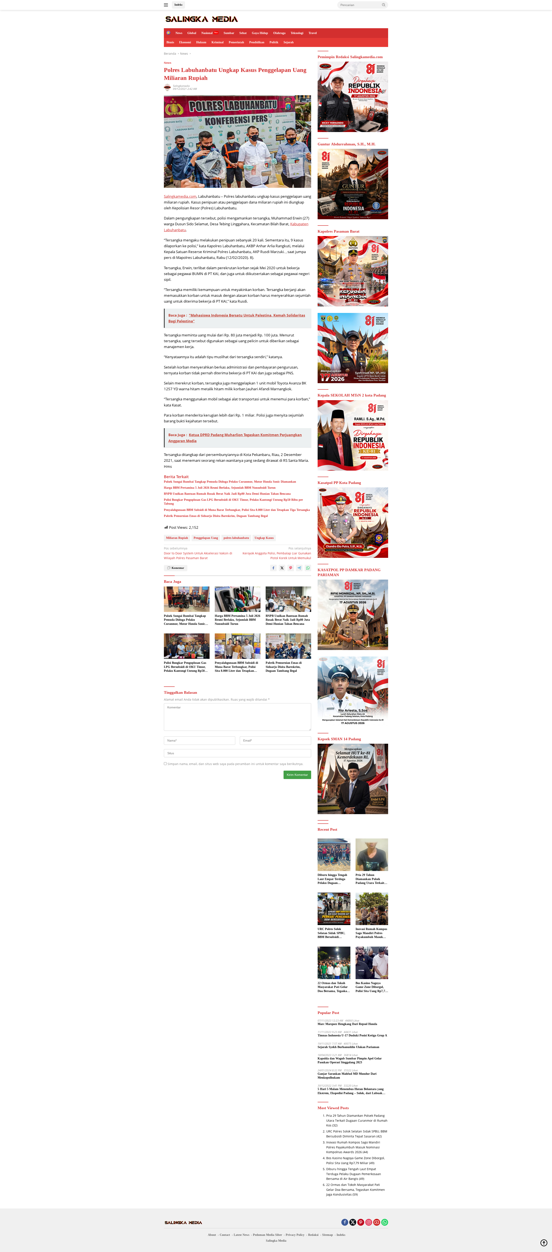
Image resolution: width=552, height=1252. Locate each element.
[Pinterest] (360, 1222)
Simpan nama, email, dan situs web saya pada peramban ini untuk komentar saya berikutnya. (235, 764)
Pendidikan (256, 42)
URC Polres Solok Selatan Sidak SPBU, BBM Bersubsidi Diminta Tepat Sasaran (333, 933)
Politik (274, 42)
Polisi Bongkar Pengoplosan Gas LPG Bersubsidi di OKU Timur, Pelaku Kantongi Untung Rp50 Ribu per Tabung (233, 501)
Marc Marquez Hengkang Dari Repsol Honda (347, 1024)
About (212, 1234)
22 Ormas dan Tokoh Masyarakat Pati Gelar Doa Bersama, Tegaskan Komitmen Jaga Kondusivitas (333, 987)
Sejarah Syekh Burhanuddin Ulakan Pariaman (348, 1047)
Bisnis (170, 42)
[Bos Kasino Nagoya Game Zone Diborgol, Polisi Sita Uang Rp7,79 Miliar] (372, 963)
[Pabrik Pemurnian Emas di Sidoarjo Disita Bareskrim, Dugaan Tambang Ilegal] (288, 646)
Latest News (241, 1234)
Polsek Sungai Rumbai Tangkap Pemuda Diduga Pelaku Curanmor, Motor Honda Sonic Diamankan (230, 481)
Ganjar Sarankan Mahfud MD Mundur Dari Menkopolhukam (347, 1075)
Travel (313, 33)
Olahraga (279, 33)
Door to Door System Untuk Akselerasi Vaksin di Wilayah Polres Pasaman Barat (198, 553)
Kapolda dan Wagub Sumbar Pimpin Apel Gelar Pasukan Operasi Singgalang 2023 (350, 1060)
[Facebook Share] (273, 568)
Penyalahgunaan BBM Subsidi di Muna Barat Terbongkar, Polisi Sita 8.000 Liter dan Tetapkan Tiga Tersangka (237, 510)
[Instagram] (368, 1222)
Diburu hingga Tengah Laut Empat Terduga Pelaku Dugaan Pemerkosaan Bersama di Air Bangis (332, 879)
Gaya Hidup (260, 33)
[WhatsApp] (384, 1222)
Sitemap (327, 1234)
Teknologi (297, 33)
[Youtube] (376, 1222)
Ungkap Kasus (264, 538)
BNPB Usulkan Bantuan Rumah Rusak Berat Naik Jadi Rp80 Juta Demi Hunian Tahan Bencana (227, 493)
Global (191, 33)
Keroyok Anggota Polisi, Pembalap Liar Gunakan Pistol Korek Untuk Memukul (277, 553)
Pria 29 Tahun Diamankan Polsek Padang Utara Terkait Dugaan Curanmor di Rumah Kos (370, 879)
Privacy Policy (295, 1234)
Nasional (207, 33)
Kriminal (218, 42)
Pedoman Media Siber (267, 1234)
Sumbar (229, 33)
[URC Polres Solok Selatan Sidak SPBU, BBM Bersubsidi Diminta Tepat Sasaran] (334, 909)
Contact (225, 1234)
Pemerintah (236, 42)
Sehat (243, 33)
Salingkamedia (181, 86)
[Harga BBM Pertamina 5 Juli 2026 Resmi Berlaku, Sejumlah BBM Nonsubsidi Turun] (237, 599)
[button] (384, 4)
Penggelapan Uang (206, 538)
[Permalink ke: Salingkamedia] (167, 87)
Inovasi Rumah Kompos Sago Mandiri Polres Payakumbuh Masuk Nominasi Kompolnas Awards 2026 (371, 933)
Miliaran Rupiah (177, 538)
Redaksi (313, 1234)
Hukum (201, 42)
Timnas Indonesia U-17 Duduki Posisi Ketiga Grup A (352, 1035)
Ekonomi (185, 42)
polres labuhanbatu (236, 538)
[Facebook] (344, 1222)
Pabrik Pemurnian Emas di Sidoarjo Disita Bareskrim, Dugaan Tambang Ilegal (216, 516)
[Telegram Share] (299, 568)
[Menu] (167, 5)
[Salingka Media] (201, 19)
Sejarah (289, 42)
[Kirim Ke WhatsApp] (308, 568)
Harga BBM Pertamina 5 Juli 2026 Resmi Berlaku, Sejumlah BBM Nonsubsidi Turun (220, 487)
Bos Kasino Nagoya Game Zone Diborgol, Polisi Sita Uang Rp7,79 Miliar (371, 987)
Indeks (178, 4)
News (179, 33)
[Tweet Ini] (282, 568)
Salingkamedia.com (180, 196)
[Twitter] (352, 1222)
